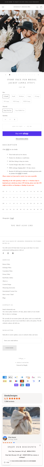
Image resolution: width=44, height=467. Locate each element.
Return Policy (6, 264)
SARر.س (21, 358)
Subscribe (9, 348)
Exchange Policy (7, 268)
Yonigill (12, 218)
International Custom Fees (10, 291)
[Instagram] (8, 253)
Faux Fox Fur (7, 110)
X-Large (37, 96)
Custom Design (7, 284)
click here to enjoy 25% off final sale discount (22, 2)
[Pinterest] (13, 253)
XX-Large (6, 101)
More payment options (22, 138)
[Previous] (5, 74)
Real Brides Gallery (8, 278)
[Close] (40, 445)
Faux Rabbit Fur (19, 110)
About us (5, 281)
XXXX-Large (26, 101)
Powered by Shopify (22, 365)
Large (29, 96)
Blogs (4, 298)
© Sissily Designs (22, 363)
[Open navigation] (3, 7)
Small (13, 96)
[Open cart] (41, 7)
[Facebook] (3, 253)
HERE (7, 149)
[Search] (37, 7)
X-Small (6, 96)
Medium (21, 96)
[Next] (38, 74)
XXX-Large (16, 101)
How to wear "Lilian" (8, 295)
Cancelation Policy (7, 271)
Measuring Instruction (9, 288)
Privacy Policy (6, 274)
